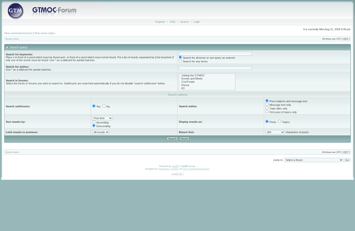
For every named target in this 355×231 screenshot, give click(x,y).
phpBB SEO (178, 174)
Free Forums (189, 169)
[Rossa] (207, 85)
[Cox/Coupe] (207, 81)
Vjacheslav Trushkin (168, 169)
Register (160, 21)
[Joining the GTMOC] (207, 75)
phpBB (175, 166)
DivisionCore (203, 169)
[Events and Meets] (207, 78)
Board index (12, 38)
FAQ (172, 21)
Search (184, 21)
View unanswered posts (18, 33)
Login (196, 21)
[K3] (207, 88)
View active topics (44, 33)
